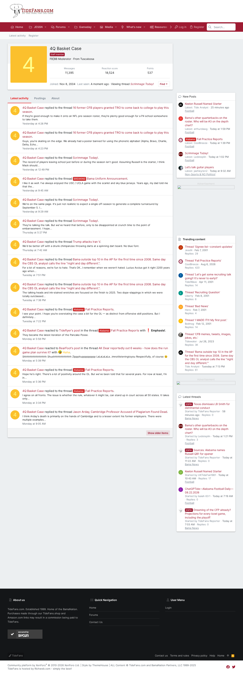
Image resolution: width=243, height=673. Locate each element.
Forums (93, 614)
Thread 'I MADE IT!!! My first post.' (206, 320)
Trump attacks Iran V (86, 241)
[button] (45, 27)
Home (92, 607)
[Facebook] (228, 667)
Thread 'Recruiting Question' (202, 292)
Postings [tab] (40, 98)
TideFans (17, 655)
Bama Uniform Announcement (100, 178)
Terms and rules (179, 655)
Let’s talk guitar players (199, 167)
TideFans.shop (51, 613)
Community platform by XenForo (44, 665)
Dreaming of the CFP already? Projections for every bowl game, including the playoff (208, 513)
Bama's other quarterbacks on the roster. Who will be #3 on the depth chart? (206, 121)
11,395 (69, 73)
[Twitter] (233, 667)
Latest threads (192, 396)
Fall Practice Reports (94, 309)
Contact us (96, 622)
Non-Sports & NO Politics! (200, 174)
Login (168, 607)
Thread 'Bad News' (196, 306)
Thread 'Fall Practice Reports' (203, 260)
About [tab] (55, 98)
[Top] (228, 655)
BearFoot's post (69, 348)
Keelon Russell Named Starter (203, 103)
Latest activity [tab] (19, 98)
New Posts (189, 96)
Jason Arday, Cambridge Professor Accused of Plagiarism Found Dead (120, 412)
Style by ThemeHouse (95, 665)
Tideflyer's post (69, 330)
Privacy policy (199, 655)
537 (150, 73)
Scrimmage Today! (142, 84)
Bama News (192, 418)
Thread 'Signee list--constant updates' (209, 246)
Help (212, 655)
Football (189, 110)
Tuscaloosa (87, 58)
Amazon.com (15, 617)
